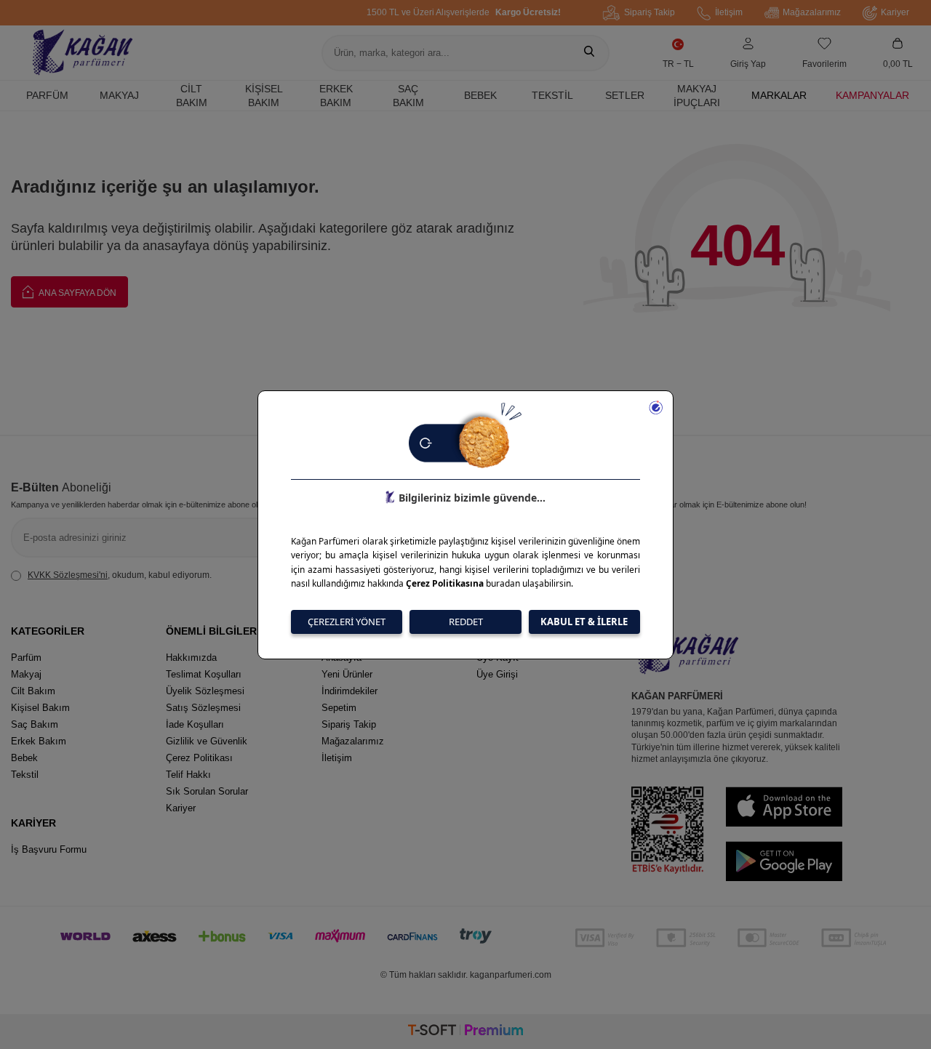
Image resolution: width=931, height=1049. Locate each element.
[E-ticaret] (465, 1031)
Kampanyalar (872, 95)
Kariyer (895, 12)
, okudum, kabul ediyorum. (120, 575)
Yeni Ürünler (346, 674)
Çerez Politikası (199, 757)
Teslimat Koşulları (203, 674)
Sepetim (338, 707)
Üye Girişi (497, 674)
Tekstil (552, 95)
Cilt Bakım (191, 95)
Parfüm (47, 95)
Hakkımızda (191, 657)
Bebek (480, 95)
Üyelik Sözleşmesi (205, 691)
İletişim (729, 12)
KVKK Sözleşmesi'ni (68, 575)
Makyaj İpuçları (697, 95)
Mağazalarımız (812, 12)
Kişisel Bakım (264, 95)
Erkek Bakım (336, 95)
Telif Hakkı (188, 774)
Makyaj (119, 95)
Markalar (779, 95)
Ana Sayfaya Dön (76, 293)
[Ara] (589, 53)
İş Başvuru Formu (49, 849)
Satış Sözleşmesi (203, 707)
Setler (624, 95)
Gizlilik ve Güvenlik (206, 741)
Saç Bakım (408, 95)
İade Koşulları (195, 724)
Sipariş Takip (649, 12)
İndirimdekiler (349, 691)
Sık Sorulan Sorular (207, 791)
